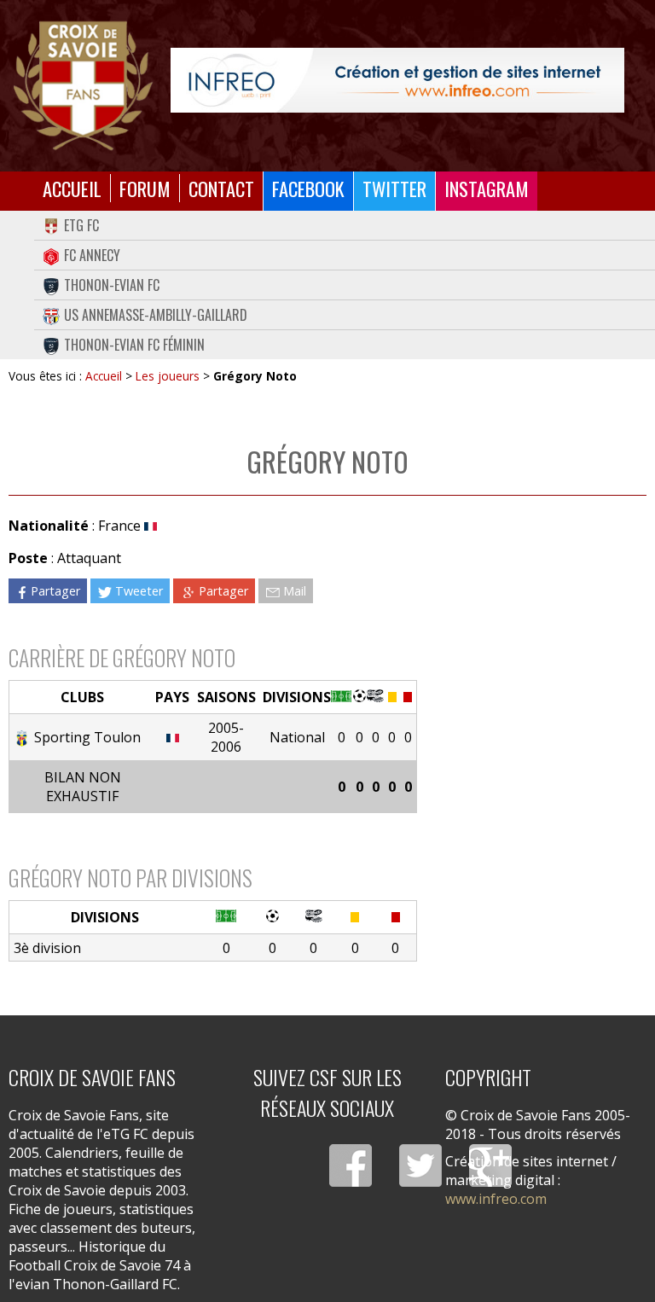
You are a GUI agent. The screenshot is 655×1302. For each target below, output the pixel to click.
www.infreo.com (496, 1198)
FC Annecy (92, 255)
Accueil (72, 188)
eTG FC (81, 225)
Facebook (308, 188)
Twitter (394, 188)
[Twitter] (420, 1165)
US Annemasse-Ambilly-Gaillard (155, 315)
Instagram (486, 188)
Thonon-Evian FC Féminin (134, 344)
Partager (55, 591)
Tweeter (139, 591)
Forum (145, 188)
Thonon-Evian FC (111, 285)
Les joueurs (168, 376)
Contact (221, 188)
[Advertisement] (531, 628)
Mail (294, 591)
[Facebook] (350, 1165)
